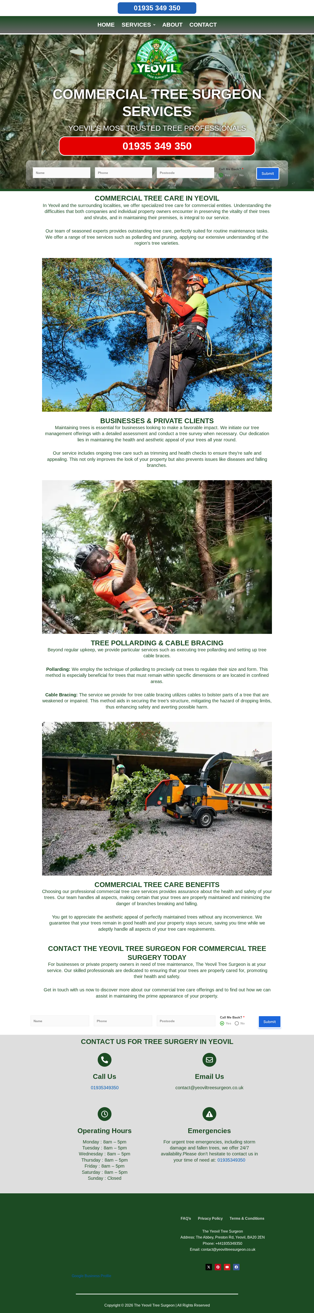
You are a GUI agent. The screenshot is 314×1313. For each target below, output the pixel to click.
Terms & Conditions (247, 1218)
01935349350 (105, 1087)
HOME (106, 24)
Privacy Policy (210, 1218)
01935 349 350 (157, 8)
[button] (138, 24)
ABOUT (172, 24)
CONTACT (203, 24)
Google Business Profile (91, 1276)
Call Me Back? (231, 169)
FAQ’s (186, 1218)
